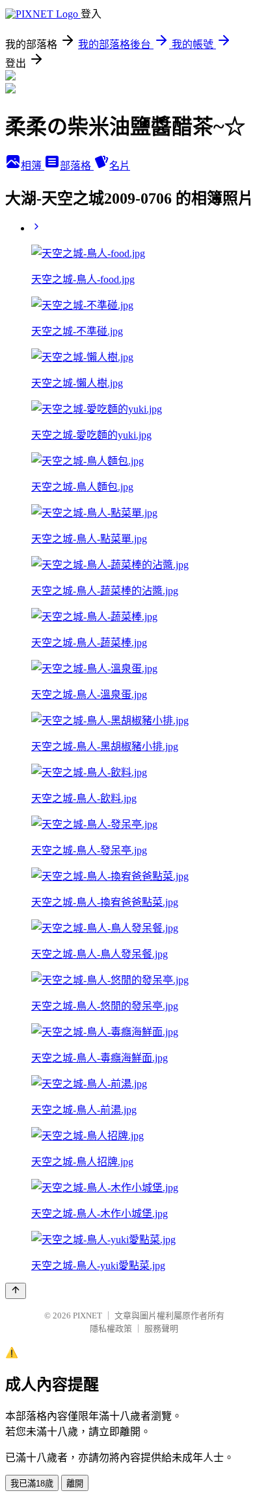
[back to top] (15, 1291)
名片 (119, 165)
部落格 (77, 165)
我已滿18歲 (31, 1483)
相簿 (32, 165)
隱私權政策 (111, 1328)
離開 (74, 1483)
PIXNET (87, 1315)
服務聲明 (161, 1328)
